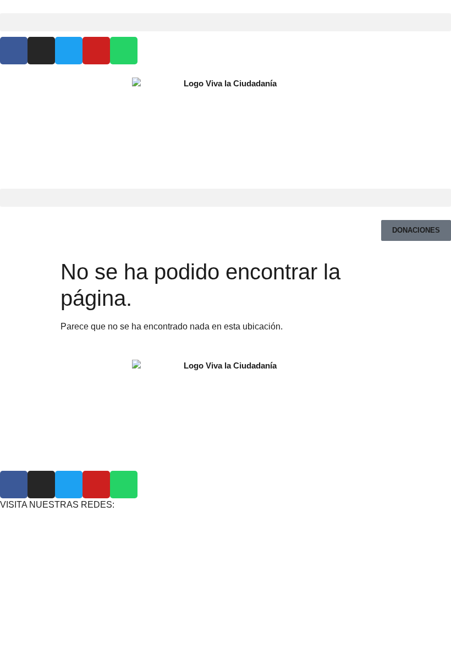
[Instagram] (41, 50)
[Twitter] (68, 50)
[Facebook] (14, 50)
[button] (225, 22)
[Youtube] (96, 50)
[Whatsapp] (124, 50)
